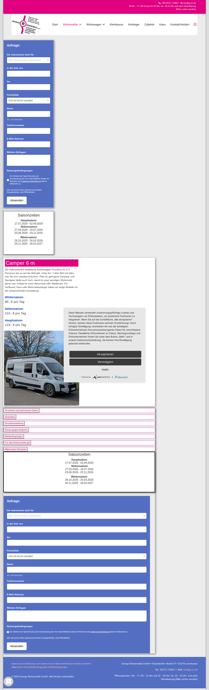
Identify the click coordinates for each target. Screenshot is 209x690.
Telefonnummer (16, 125)
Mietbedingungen (58, 667)
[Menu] (195, 24)
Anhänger (134, 24)
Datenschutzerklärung (31, 181)
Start (55, 24)
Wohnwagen (93, 24)
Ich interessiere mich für (21, 54)
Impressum (17, 663)
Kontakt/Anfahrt (179, 24)
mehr (105, 369)
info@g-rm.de (189, 3)
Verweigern (105, 362)
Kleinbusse (116, 24)
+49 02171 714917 (170, 3)
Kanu (162, 24)
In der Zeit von (15, 68)
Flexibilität (13, 95)
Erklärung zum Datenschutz (39, 663)
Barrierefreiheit (63, 663)
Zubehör (149, 24)
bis (9, 81)
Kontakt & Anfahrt (82, 663)
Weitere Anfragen (16, 152)
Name (11, 108)
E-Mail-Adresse (16, 138)
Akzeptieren (105, 354)
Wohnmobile (70, 24)
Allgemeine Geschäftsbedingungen (29, 667)
